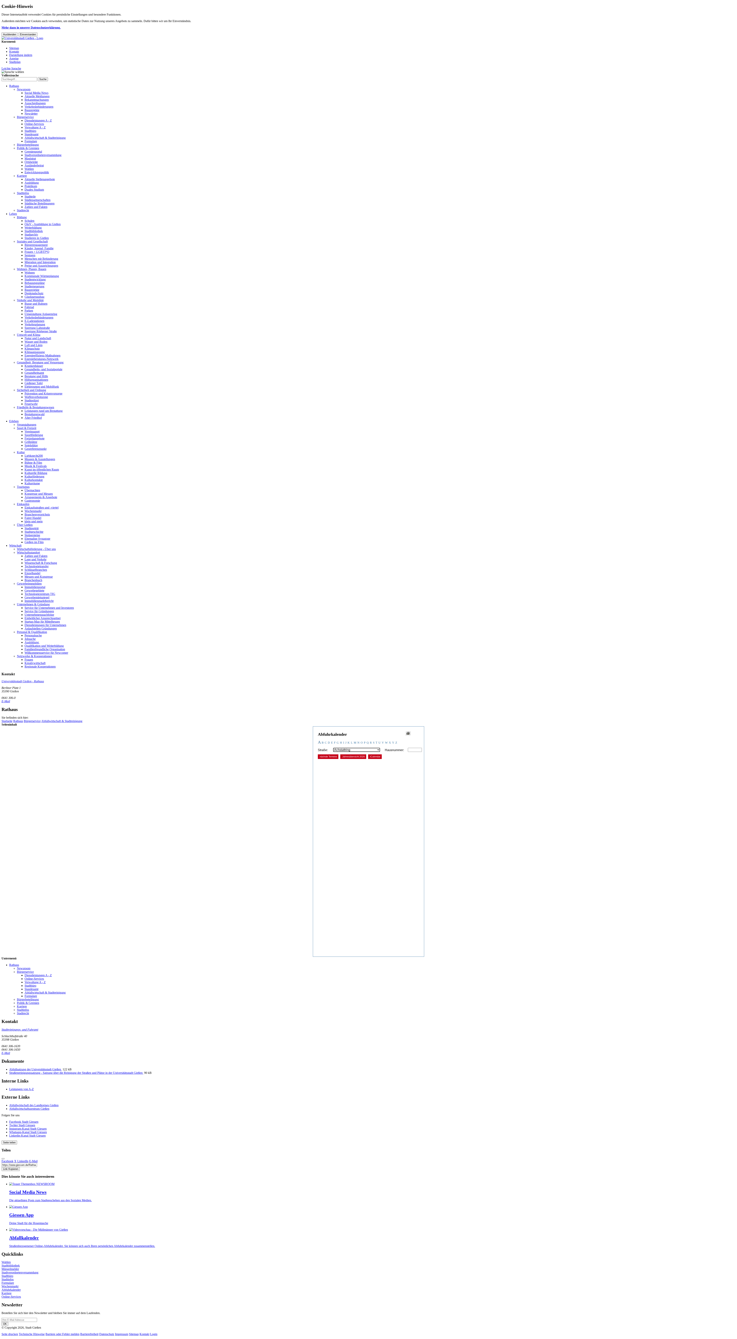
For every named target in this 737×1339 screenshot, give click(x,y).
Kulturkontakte (34, 480)
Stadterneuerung (34, 286)
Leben (13, 213)
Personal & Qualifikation (32, 632)
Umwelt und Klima (28, 334)
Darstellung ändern (20, 55)
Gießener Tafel (34, 383)
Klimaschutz (32, 348)
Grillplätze (31, 442)
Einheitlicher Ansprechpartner (43, 618)
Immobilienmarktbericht (39, 600)
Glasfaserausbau (34, 296)
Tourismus (23, 486)
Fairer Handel (33, 518)
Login (153, 1334)
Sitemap (14, 48)
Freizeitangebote (35, 438)
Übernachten (32, 490)
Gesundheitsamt (34, 372)
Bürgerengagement (36, 245)
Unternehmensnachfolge (39, 614)
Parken (29, 310)
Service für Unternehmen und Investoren (49, 607)
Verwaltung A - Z (35, 127)
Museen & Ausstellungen (40, 459)
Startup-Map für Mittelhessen (42, 621)
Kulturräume (32, 483)
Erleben (14, 421)
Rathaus (14, 86)
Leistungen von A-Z (21, 1089)
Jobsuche (30, 639)
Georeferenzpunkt (35, 448)
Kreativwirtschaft (35, 663)
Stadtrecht (23, 210)
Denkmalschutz (34, 293)
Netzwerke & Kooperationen (34, 656)
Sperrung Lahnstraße (37, 327)
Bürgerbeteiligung (28, 144)
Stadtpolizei (32, 400)
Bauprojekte (32, 110)
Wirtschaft (15, 545)
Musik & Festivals (36, 466)
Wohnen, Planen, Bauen (31, 269)
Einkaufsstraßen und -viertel (42, 507)
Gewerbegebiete (34, 590)
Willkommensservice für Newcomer (46, 652)
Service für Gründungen (39, 611)
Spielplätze (31, 445)
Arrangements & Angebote (41, 497)
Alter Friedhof (33, 417)
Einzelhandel (32, 573)
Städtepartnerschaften (37, 200)
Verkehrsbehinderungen (39, 106)
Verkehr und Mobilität (30, 300)
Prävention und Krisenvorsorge (43, 393)
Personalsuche (33, 635)
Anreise (14, 58)
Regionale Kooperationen (40, 666)
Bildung (22, 217)
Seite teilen (9, 1142)
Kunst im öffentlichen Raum (42, 469)
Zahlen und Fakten (36, 207)
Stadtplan (15, 62)
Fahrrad (29, 307)
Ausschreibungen (35, 103)
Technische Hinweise (32, 1334)
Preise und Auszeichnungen (41, 265)
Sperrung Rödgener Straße (41, 331)
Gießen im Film (34, 542)
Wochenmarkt (33, 511)
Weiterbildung (33, 227)
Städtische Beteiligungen (40, 203)
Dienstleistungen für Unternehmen (45, 625)
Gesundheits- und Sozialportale (43, 369)
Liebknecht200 (34, 455)
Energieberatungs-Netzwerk (42, 359)
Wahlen (29, 168)
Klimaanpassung (35, 352)
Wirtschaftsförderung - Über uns (36, 549)
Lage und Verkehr (35, 559)
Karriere (22, 175)
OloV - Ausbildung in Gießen (43, 224)
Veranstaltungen (26, 424)
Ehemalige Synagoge (37, 538)
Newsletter (31, 113)
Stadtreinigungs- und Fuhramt (20, 1029)
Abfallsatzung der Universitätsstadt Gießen (35, 1069)
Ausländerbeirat (34, 165)
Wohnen (30, 272)
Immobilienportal (35, 587)
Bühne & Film (33, 462)
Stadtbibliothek (34, 231)
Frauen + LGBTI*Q (37, 251)
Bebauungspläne (35, 283)
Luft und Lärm (33, 345)
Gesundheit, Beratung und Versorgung (40, 362)
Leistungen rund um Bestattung (44, 410)
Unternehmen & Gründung (33, 604)
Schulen (29, 220)
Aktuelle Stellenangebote (40, 179)
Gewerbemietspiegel (37, 597)
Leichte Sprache (11, 68)
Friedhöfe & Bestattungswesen (35, 407)
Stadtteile (30, 196)
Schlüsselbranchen (36, 569)
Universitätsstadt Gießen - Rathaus (23, 681)
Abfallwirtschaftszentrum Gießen (29, 1108)
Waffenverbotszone (36, 397)
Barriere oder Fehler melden (62, 1334)
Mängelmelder (10, 1269)
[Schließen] (3, 1158)
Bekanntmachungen (37, 99)
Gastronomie (32, 500)
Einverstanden (28, 34)
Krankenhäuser (34, 365)
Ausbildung (32, 182)
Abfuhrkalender (11, 1289)
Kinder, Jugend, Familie (39, 248)
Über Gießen (25, 524)
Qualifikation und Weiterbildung (44, 645)
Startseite (7, 721)
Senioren (30, 255)
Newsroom (23, 89)
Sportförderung (34, 435)
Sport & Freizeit (26, 428)
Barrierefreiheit (89, 1334)
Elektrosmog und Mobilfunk (42, 386)
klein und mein (34, 521)
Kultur (21, 452)
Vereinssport (32, 431)
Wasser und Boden (36, 341)
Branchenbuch (33, 580)
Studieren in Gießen (37, 238)
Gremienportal (33, 151)
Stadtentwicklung (35, 279)
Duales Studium (34, 189)
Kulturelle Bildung (36, 473)
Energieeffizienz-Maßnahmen (42, 355)
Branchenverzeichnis (37, 514)
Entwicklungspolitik (37, 172)
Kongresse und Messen (39, 493)
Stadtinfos (23, 193)
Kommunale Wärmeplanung (42, 276)
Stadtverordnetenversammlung (43, 155)
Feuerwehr (31, 404)
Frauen (29, 659)
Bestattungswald (35, 414)
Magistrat (30, 158)
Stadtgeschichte (34, 531)
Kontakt (14, 51)
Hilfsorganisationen (36, 379)
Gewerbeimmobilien (29, 583)
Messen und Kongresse (39, 576)
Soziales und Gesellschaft (32, 241)
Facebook (7, 1161)
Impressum (121, 1334)
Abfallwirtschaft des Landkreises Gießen (34, 1105)
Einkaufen (23, 504)
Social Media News (36, 92)
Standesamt (31, 134)
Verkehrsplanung (35, 324)
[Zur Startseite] (22, 38)
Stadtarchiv (31, 234)
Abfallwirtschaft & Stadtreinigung (45, 137)
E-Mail (6, 701)
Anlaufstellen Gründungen (41, 628)
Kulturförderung (34, 476)
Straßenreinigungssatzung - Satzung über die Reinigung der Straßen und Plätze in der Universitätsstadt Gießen (76, 1072)
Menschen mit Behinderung (41, 258)
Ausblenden (9, 34)
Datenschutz (106, 1334)
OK (5, 1323)
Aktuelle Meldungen (37, 96)
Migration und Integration (40, 262)
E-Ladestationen (34, 321)
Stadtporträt (32, 528)
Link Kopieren (10, 1169)
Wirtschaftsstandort (28, 552)
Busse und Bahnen (36, 303)
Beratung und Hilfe (36, 376)
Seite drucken (10, 1334)
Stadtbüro (30, 130)
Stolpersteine (32, 535)
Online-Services (34, 124)
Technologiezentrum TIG (40, 594)
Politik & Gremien (28, 148)
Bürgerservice (25, 117)
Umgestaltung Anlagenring (41, 314)
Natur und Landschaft (38, 338)
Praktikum (31, 186)
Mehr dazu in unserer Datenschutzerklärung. (31, 27)
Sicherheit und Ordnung (31, 390)
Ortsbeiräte (31, 162)
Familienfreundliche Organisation (45, 649)
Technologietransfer (37, 566)
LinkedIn (22, 1161)
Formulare (31, 141)
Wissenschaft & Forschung (41, 562)
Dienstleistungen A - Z (38, 120)
